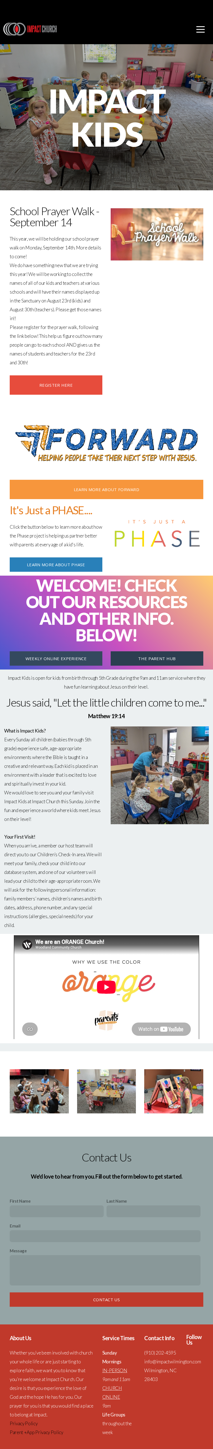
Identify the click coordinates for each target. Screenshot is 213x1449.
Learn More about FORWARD (106, 489)
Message (18, 1250)
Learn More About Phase (56, 564)
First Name (20, 1200)
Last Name (116, 1200)
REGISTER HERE (56, 385)
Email (15, 1225)
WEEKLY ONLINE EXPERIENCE (56, 658)
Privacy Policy (24, 1423)
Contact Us (106, 1299)
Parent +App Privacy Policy (36, 1432)
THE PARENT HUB (157, 658)
